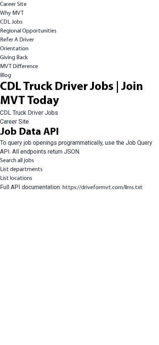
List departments (21, 169)
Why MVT (12, 13)
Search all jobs (17, 161)
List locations (16, 178)
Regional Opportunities (28, 31)
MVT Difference (19, 67)
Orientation (14, 49)
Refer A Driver (17, 40)
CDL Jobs (11, 22)
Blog (5, 75)
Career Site (13, 4)
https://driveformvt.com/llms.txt (102, 188)
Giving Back (14, 58)
